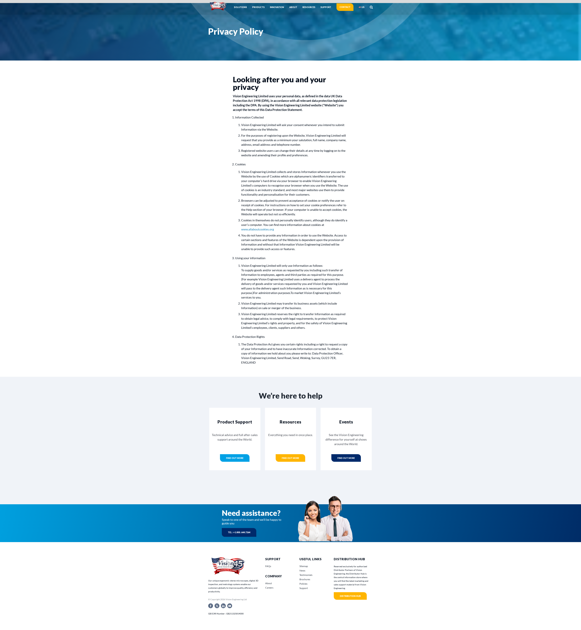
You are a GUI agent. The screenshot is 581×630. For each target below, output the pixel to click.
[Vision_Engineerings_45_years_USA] (228, 557)
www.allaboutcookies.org (257, 229)
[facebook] (210, 605)
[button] (371, 7)
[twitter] (217, 605)
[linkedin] (223, 605)
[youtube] (229, 605)
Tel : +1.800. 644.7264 (239, 532)
